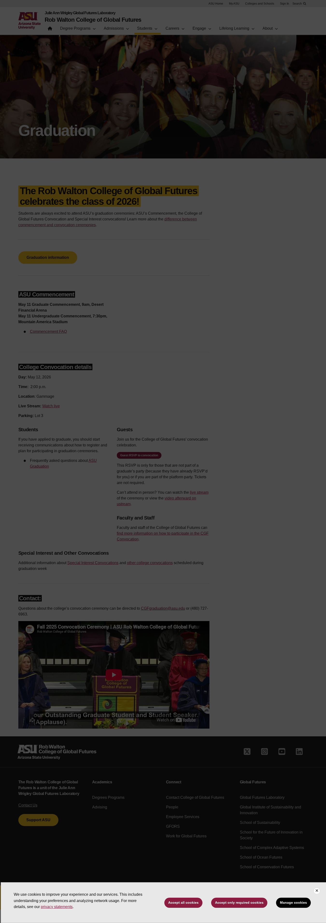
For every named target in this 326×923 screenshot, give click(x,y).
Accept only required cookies (239, 902)
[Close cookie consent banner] (316, 891)
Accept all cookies (183, 902)
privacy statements (57, 907)
